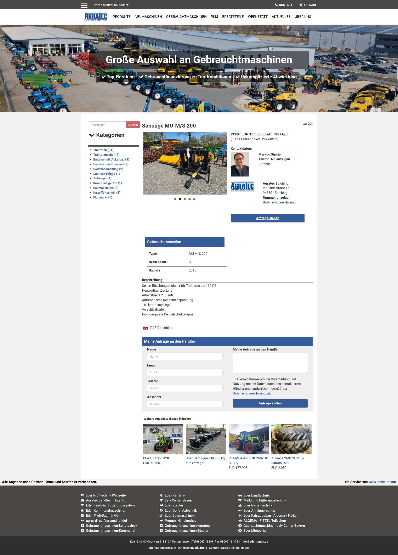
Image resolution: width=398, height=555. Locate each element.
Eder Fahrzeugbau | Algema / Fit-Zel (270, 515)
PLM (214, 17)
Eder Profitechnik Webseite (106, 495)
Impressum (168, 547)
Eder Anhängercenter (259, 510)
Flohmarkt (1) (102, 197)
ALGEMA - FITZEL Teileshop (265, 521)
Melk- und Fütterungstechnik (265, 500)
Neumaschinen (148, 17)
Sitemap (153, 547)
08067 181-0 (204, 541)
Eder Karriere (175, 495)
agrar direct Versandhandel (106, 521)
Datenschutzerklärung (279, 202)
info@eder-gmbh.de (255, 541)
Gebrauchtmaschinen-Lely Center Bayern (274, 526)
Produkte (122, 17)
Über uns (303, 17)
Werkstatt (258, 17)
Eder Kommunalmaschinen (106, 510)
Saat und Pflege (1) (106, 174)
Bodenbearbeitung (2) (108, 169)
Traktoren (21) (103, 150)
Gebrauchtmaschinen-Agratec (187, 526)
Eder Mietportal (255, 531)
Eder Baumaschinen (180, 515)
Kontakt (285, 5)
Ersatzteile (233, 17)
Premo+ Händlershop (181, 521)
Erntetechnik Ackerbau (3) (111, 159)
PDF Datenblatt (161, 328)
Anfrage (310, 5)
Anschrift (154, 397)
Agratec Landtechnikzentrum (107, 500)
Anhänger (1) (102, 178)
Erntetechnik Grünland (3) (110, 164)
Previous (136, 163)
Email (151, 365)
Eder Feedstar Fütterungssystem (110, 505)
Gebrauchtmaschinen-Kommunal (110, 531)
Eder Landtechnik (256, 495)
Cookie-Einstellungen (235, 547)
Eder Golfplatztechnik (181, 510)
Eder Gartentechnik (258, 505)
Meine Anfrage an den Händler (256, 349)
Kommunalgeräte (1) (107, 183)
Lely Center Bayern (179, 500)
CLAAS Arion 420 (156, 458)
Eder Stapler (174, 505)
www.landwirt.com (382, 482)
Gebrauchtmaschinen (186, 17)
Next (233, 163)
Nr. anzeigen (280, 159)
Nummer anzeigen (276, 198)
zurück (308, 123)
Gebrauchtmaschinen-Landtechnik (111, 526)
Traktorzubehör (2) (106, 155)
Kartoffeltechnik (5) (106, 193)
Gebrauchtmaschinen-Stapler (187, 531)
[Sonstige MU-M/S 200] (185, 163)
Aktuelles (281, 17)
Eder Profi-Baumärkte (102, 515)
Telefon (153, 381)
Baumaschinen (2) (105, 188)
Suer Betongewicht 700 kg (205, 458)
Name (151, 349)
